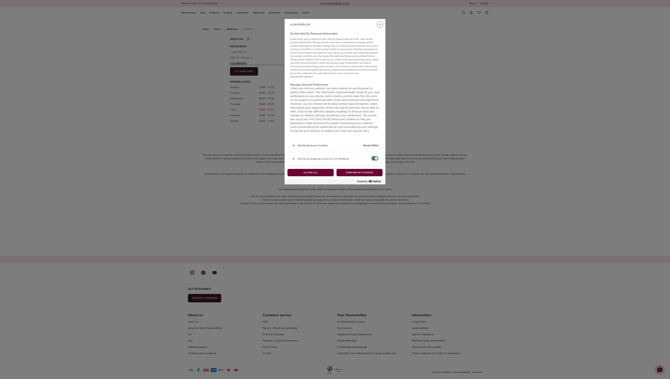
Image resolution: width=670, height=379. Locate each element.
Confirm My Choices (359, 172)
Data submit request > (301, 76)
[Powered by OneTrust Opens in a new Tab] (370, 181)
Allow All (310, 172)
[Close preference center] (380, 24)
